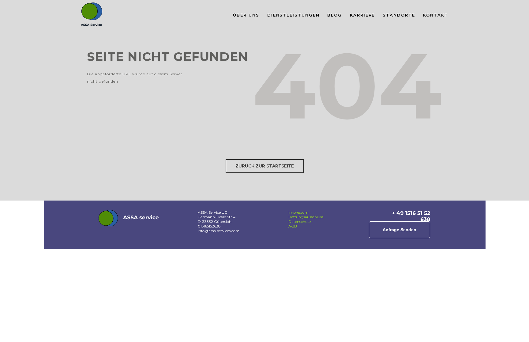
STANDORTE (399, 15)
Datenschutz (299, 221)
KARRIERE (362, 15)
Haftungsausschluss (305, 217)
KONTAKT (435, 15)
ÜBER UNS (246, 15)
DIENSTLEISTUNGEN (293, 15)
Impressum (298, 212)
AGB (292, 226)
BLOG (334, 15)
